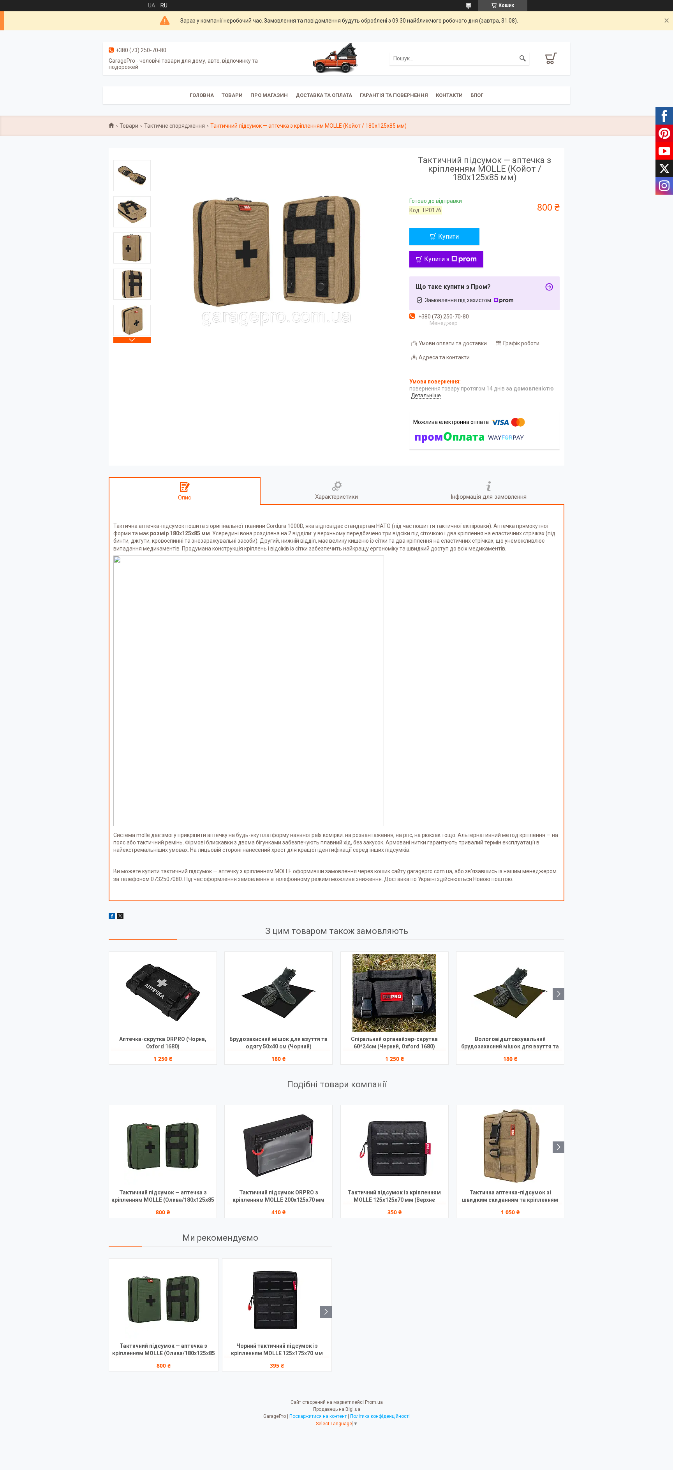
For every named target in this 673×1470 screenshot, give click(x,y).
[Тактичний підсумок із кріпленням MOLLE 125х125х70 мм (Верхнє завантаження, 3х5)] (394, 1146)
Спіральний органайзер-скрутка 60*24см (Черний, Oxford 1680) (394, 1043)
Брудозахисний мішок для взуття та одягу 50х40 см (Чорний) (278, 1043)
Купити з (436, 259)
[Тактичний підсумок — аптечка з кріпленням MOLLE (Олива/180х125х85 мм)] (163, 1146)
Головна (202, 95)
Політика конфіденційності (380, 1416)
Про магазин (269, 95)
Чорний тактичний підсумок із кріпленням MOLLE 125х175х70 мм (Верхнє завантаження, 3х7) (277, 1350)
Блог (476, 95)
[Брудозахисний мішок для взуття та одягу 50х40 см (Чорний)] (278, 993)
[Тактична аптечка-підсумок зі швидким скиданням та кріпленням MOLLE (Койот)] (510, 1146)
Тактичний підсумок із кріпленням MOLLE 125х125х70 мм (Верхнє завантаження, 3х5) (394, 1196)
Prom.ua (374, 1402)
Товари (232, 95)
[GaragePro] (336, 58)
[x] (120, 917)
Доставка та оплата (324, 95)
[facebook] (112, 917)
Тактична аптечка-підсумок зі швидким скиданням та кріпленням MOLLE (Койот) (510, 1196)
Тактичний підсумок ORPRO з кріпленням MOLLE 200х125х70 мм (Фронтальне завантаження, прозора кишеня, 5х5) (278, 1196)
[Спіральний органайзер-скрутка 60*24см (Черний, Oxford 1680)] (394, 993)
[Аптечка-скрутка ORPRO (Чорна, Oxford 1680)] (163, 993)
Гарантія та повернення (394, 95)
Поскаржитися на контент (318, 1416)
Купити (448, 236)
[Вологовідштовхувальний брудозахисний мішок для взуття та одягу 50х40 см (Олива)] (510, 993)
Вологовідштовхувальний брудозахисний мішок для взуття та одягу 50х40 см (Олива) (510, 1043)
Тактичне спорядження (174, 126)
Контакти (449, 95)
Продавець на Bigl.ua (336, 1409)
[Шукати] (522, 58)
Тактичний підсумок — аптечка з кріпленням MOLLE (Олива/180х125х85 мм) (162, 1196)
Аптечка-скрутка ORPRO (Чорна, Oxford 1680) (162, 1043)
